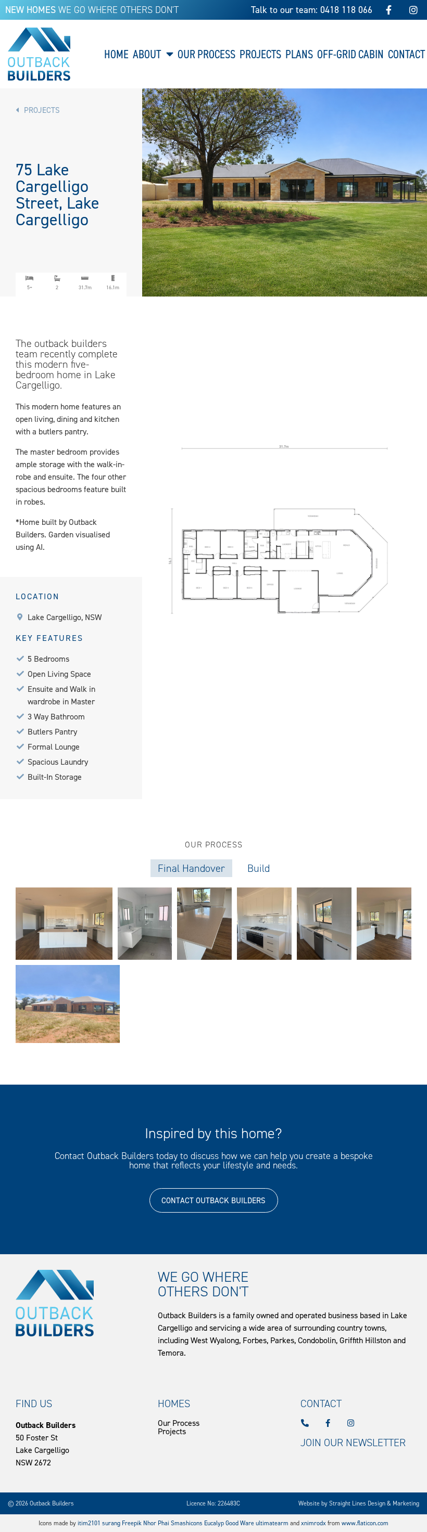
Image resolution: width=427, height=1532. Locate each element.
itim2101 (89, 1523)
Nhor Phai (156, 1523)
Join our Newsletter (353, 1442)
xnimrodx (313, 1523)
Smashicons (187, 1523)
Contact (406, 54)
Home (116, 54)
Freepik (132, 1523)
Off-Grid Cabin (350, 54)
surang (112, 1523)
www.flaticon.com (365, 1523)
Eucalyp (214, 1523)
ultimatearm (272, 1523)
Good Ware (239, 1523)
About (147, 54)
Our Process (206, 54)
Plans (299, 54)
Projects (260, 54)
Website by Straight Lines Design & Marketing (358, 1503)
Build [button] (258, 868)
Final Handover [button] (191, 868)
